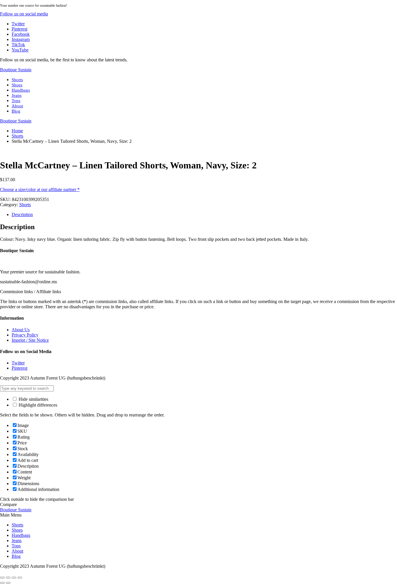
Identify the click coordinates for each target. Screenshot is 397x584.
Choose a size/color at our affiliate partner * (40, 189)
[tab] (204, 214)
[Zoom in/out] (19, 577)
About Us (21, 329)
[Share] (8, 577)
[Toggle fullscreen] (14, 577)
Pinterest (19, 368)
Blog (16, 111)
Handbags (21, 90)
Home (17, 130)
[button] (24, 13)
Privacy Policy (25, 334)
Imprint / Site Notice (30, 340)
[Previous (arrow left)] (2, 583)
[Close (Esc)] (2, 577)
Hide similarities (32, 399)
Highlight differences (37, 405)
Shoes (17, 85)
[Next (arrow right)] (8, 583)
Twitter (18, 362)
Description (22, 214)
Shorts (17, 79)
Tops (16, 100)
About (17, 106)
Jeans (17, 95)
